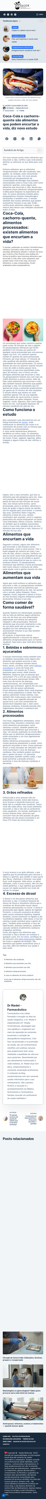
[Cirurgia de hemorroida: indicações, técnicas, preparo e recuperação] (23, 1343)
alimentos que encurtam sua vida (17, 967)
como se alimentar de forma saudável (18, 975)
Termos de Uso (28, 1439)
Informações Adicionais (12, 1439)
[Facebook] (4, 14)
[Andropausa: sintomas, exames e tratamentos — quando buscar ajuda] (23, 1408)
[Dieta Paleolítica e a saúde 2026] (6, 58)
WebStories (7, 1441)
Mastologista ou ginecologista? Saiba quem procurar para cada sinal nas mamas (22, 1392)
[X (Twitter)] (15, 14)
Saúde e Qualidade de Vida (16, 106)
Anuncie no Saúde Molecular (24, 1441)
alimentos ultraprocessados (15, 971)
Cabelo (15, 27)
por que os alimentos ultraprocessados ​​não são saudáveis (22, 980)
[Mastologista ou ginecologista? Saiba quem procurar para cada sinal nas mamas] (23, 1375)
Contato (6, 1444)
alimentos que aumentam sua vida (17, 963)
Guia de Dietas (18, 56)
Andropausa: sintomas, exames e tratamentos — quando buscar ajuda (23, 1425)
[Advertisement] (23, 291)
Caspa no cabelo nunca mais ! (24, 30)
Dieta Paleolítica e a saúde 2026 (25, 59)
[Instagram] (8, 14)
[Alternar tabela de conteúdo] (38, 150)
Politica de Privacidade (21, 1436)
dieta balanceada (27, 939)
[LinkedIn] (31, 139)
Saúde (25, 422)
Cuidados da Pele (19, 36)
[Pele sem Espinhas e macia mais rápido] (6, 38)
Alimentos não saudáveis (14, 959)
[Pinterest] (12, 14)
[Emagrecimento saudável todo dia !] (6, 49)
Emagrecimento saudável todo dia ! (26, 50)
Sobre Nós (6, 1436)
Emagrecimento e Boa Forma (22, 47)
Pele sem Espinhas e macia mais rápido (25, 40)
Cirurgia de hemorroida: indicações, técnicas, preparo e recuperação (22, 1359)
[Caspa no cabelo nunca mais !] (6, 28)
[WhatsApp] (39, 139)
